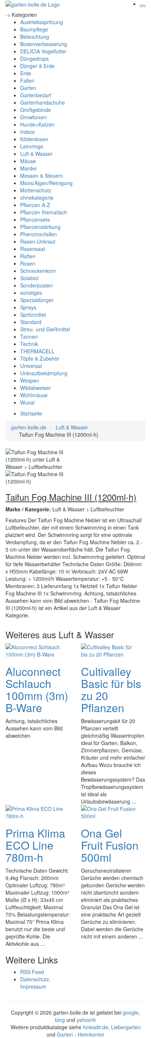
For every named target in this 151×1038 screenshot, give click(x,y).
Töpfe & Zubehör (39, 358)
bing (60, 1019)
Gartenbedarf (35, 95)
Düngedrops (34, 58)
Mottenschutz (35, 190)
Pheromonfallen (38, 234)
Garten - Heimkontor (80, 1034)
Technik (29, 343)
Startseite (31, 413)
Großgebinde (35, 109)
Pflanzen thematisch (43, 212)
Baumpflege (34, 29)
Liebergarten (126, 1027)
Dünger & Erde (37, 65)
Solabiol (29, 278)
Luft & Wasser (36, 153)
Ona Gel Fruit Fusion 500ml (110, 845)
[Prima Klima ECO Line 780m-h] (34, 811)
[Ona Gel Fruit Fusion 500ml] (110, 811)
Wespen (29, 380)
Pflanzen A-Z (35, 204)
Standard (30, 322)
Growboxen (33, 117)
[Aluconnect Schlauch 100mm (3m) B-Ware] (34, 649)
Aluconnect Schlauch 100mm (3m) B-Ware (36, 689)
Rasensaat (32, 248)
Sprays (28, 307)
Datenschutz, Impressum (35, 982)
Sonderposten (36, 285)
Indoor (27, 131)
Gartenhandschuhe (42, 102)
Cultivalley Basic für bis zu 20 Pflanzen (111, 689)
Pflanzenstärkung (40, 226)
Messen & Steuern (41, 175)
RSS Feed (32, 971)
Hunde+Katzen (37, 124)
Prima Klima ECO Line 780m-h (35, 845)
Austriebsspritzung (41, 22)
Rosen (27, 263)
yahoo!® (86, 1019)
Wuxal (27, 402)
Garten (28, 87)
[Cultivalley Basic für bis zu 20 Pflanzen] (110, 649)
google (131, 1012)
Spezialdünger (37, 300)
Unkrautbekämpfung (43, 373)
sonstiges (31, 292)
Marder (28, 168)
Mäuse (28, 161)
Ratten (28, 256)
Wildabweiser (35, 387)
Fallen (27, 80)
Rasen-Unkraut (37, 241)
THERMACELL (37, 351)
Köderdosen (34, 139)
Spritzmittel (33, 314)
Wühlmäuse (34, 395)
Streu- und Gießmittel (45, 329)
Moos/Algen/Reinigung (46, 183)
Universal (31, 365)
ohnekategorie (37, 197)
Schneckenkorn (38, 270)
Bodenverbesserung (43, 44)
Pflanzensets (35, 219)
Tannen (29, 336)
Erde (25, 73)
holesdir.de (95, 1027)
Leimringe (31, 146)
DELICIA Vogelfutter (43, 51)
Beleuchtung (34, 36)
